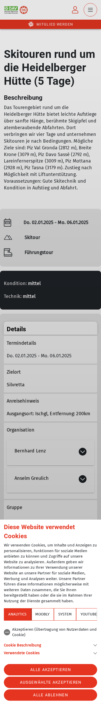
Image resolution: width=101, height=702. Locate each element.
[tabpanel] (50, 640)
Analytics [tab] (17, 614)
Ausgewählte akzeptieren (51, 682)
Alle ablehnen (50, 695)
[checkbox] (50, 632)
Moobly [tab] (42, 614)
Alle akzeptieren (50, 669)
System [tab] (65, 614)
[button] (50, 644)
